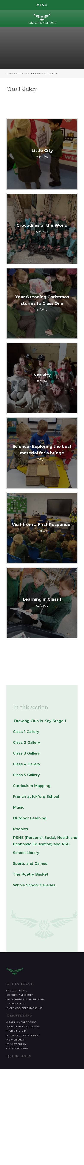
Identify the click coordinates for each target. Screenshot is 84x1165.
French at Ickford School (36, 796)
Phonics (20, 829)
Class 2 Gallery (26, 742)
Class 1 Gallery (44, 73)
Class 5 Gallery (26, 775)
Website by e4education (23, 1026)
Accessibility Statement (23, 1035)
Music (18, 807)
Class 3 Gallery (26, 753)
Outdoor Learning (30, 818)
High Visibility (16, 1031)
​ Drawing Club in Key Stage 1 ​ (40, 721)
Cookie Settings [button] (17, 1048)
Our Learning (17, 73)
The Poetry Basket (30, 874)
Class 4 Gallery (26, 764)
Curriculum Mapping (31, 786)
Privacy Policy (16, 1044)
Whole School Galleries (34, 885)
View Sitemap (15, 1040)
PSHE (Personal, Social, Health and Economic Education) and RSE (45, 840)
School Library (26, 853)
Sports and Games (30, 863)
